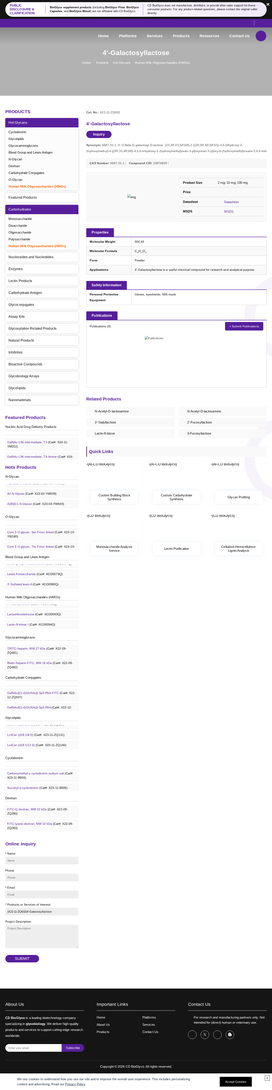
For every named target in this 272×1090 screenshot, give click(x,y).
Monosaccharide (20, 219)
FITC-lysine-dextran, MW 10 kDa (40, 822)
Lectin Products (20, 281)
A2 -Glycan (32, 489)
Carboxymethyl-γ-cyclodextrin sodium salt (40, 771)
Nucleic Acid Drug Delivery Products (31, 427)
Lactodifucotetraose (34, 610)
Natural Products (21, 340)
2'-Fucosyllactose (199, 422)
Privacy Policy (75, 1084)
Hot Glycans (121, 62)
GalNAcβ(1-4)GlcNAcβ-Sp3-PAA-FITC (41, 691)
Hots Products (20, 467)
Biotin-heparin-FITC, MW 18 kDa (40, 661)
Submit (22, 958)
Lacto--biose (105, 433)
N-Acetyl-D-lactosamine (112, 411)
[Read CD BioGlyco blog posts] (230, 1034)
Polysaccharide (19, 239)
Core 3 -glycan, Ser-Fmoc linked (41, 530)
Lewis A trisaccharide (35, 570)
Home (103, 36)
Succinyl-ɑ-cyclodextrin (37, 783)
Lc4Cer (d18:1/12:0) (36, 741)
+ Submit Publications (244, 326)
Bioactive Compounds (25, 364)
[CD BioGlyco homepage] (26, 36)
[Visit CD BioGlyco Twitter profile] (205, 1034)
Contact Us (239, 36)
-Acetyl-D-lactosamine (204, 411)
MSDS (228, 211)
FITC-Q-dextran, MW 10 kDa (37, 807)
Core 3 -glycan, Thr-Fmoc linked (41, 545)
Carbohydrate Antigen (25, 293)
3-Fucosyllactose (199, 433)
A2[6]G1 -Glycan (35, 500)
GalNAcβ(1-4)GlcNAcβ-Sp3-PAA (39, 705)
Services (155, 36)
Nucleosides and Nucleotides (31, 257)
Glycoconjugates (21, 304)
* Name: (10, 853)
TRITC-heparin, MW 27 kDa (37, 646)
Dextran (14, 166)
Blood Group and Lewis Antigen (30, 152)
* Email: (10, 887)
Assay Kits (16, 316)
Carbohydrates (19, 209)
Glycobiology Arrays (23, 376)
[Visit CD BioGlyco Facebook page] (192, 1034)
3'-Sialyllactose (105, 422)
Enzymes (15, 269)
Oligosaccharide (19, 232)
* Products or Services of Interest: (28, 904)
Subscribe (73, 1048)
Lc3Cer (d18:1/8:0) (36, 730)
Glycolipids (16, 139)
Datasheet (231, 202)
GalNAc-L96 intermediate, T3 (37, 440)
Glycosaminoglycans (23, 145)
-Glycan (15, 159)
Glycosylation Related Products (32, 328)
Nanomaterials (19, 400)
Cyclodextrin (17, 132)
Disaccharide (17, 225)
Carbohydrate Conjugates (26, 173)
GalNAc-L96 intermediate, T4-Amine (40, 455)
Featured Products (22, 197)
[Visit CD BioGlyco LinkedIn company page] (217, 1034)
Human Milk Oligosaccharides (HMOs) (162, 62)
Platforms (128, 36)
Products (181, 36)
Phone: (10, 870)
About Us (103, 1024)
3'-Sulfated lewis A (33, 580)
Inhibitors (15, 352)
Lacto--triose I (31, 620)
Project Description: (18, 921)
